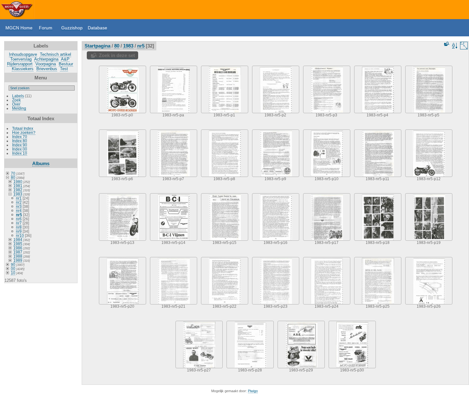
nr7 (19, 223)
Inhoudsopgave (23, 54)
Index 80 (19, 141)
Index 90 (19, 145)
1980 (17, 182)
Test (64, 68)
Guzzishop (72, 27)
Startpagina (97, 45)
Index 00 (19, 149)
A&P (65, 59)
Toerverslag (21, 59)
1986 (17, 248)
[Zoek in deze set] (446, 43)
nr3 (19, 206)
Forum (45, 27)
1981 (17, 186)
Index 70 (19, 137)
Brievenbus (46, 68)
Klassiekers (23, 68)
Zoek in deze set (117, 55)
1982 (17, 190)
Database (97, 27)
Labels (18, 96)
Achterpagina (46, 59)
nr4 (19, 211)
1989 (17, 260)
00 (13, 269)
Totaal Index (22, 128)
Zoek (16, 100)
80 (13, 177)
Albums (40, 163)
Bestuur (66, 64)
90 (13, 264)
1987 (17, 252)
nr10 (20, 235)
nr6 (19, 219)
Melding (19, 108)
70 (13, 173)
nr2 (19, 202)
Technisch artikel (55, 54)
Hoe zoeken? (23, 132)
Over (16, 104)
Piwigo (253, 391)
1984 (17, 240)
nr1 (19, 198)
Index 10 (19, 153)
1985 (17, 244)
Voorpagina (45, 64)
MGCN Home (19, 27)
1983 (17, 194)
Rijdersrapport (20, 64)
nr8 (19, 227)
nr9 (19, 231)
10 (13, 273)
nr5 (19, 215)
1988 (17, 256)
